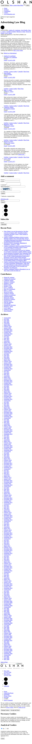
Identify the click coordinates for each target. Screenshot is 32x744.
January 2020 (7, 428)
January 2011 (7, 582)
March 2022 (7, 392)
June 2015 (6, 506)
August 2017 (7, 469)
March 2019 (7, 441)
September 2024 (8, 351)
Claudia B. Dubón (11, 31)
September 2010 (8, 588)
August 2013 (7, 538)
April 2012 (7, 560)
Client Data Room (8, 693)
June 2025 (6, 338)
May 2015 (6, 508)
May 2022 (6, 389)
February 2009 (8, 615)
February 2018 (8, 460)
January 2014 (7, 531)
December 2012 (8, 549)
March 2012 (7, 562)
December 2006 (8, 649)
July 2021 (6, 402)
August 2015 (7, 504)
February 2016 (8, 495)
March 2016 (7, 493)
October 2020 (7, 415)
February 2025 (8, 344)
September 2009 (8, 605)
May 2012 (6, 559)
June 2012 (6, 557)
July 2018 (6, 453)
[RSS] (6, 215)
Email (5, 60)
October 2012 (7, 551)
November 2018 (8, 447)
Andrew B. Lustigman (14, 30)
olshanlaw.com (4, 199)
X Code (3, 191)
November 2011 (8, 567)
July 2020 (6, 419)
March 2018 (7, 458)
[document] (16, 726)
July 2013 (6, 540)
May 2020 (6, 422)
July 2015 (6, 505)
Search (2, 200)
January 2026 (7, 328)
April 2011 (6, 578)
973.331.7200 (7, 675)
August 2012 (7, 554)
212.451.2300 (7, 672)
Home (5, 691)
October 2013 (7, 535)
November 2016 (8, 482)
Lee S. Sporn (8, 33)
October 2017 (7, 466)
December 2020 (8, 412)
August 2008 (7, 624)
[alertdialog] (16, 726)
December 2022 (8, 380)
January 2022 (7, 394)
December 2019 (8, 429)
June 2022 (6, 387)
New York (6, 671)
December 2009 (8, 601)
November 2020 (8, 413)
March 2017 (7, 476)
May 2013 (6, 543)
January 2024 (7, 363)
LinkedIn (20, 71)
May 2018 (6, 456)
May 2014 (6, 525)
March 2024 (7, 360)
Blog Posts (26, 71)
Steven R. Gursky (8, 141)
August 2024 (7, 352)
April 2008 (7, 630)
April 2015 (7, 509)
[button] (2, 28)
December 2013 (8, 533)
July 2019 (6, 435)
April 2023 (7, 376)
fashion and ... (21, 154)
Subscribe (3, 224)
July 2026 (6, 319)
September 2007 (8, 640)
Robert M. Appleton (9, 277)
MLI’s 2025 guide (18, 50)
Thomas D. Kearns (9, 293)
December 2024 (8, 347)
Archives (6, 9)
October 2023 (7, 367)
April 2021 (7, 406)
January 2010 (7, 599)
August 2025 (7, 335)
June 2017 (6, 472)
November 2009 (8, 602)
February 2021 (8, 409)
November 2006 (8, 650)
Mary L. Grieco (8, 90)
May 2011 (6, 576)
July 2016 (6, 488)
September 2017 (8, 467)
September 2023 (8, 368)
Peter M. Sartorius (8, 302)
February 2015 (8, 512)
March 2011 (7, 579)
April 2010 (7, 595)
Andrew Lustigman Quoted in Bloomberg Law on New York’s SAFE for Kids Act (17, 269)
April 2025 (7, 341)
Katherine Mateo (8, 296)
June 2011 (6, 575)
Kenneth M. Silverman (10, 305)
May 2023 (6, 374)
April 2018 (7, 457)
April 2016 (7, 492)
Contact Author (13, 71)
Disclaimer (6, 694)
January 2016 (7, 496)
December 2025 (8, 329)
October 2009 (7, 604)
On (3, 728)
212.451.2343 (11, 128)
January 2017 (7, 479)
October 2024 (7, 349)
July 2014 (6, 522)
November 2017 (8, 464)
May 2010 (6, 594)
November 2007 (8, 637)
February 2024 (8, 361)
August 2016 (7, 486)
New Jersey (7, 673)
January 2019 (7, 444)
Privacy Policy (7, 696)
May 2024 (6, 357)
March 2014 (7, 528)
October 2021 (7, 397)
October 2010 (7, 586)
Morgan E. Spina (20, 31)
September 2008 (8, 623)
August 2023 (7, 370)
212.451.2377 (11, 161)
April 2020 (7, 424)
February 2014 (8, 530)
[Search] (25, 5)
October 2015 (7, 501)
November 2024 (8, 348)
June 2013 (6, 541)
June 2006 (6, 658)
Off (8, 728)
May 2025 (6, 339)
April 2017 (7, 474)
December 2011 (8, 566)
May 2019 (6, 438)
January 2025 (7, 345)
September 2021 (8, 399)
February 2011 (7, 581)
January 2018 (7, 461)
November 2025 (8, 331)
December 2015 (8, 498)
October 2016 (7, 483)
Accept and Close (15, 710)
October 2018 (7, 448)
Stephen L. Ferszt (8, 283)
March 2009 (7, 614)
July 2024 (6, 354)
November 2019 (8, 431)
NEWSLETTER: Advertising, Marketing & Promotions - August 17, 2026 (15, 243)
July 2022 (6, 386)
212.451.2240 (11, 111)
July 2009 (6, 608)
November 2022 (8, 381)
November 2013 (8, 534)
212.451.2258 (11, 60)
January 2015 (7, 514)
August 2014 (7, 521)
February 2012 (8, 563)
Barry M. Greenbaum (9, 289)
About (5, 8)
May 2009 (6, 611)
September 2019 (8, 434)
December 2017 (8, 463)
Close (2, 738)
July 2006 (6, 656)
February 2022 (8, 393)
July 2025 (6, 336)
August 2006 (7, 655)
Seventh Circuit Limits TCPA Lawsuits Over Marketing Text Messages (15, 267)
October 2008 (7, 621)
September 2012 (8, 553)
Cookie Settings (5, 5)
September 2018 (8, 450)
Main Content (13, 5)
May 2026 (6, 322)
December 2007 (8, 636)
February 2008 (8, 633)
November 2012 (8, 550)
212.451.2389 (11, 94)
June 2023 (6, 373)
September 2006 (8, 653)
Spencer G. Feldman (9, 282)
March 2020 (7, 425)
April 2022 (7, 390)
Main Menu (20, 5)
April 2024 (7, 358)
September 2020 (8, 416)
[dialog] (16, 706)
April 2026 (7, 323)
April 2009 (7, 613)
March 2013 (7, 546)
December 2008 (8, 618)
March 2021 (7, 408)
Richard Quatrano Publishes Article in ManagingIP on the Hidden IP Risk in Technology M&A (17, 259)
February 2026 (8, 326)
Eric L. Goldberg (8, 287)
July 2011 (6, 573)
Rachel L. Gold (8, 286)
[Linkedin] (6, 680)
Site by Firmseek (8, 700)
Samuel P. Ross (8, 300)
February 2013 (8, 547)
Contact (6, 12)
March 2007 (7, 644)
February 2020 (8, 426)
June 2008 (6, 627)
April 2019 (7, 440)
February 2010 (8, 598)
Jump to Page (4, 662)
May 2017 (6, 473)
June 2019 (6, 437)
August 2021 (7, 400)
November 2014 (8, 517)
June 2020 (6, 421)
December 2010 (8, 583)
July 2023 (6, 371)
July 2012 (6, 556)
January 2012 (7, 565)
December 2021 (8, 396)
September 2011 (8, 570)
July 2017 (6, 470)
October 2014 (7, 518)
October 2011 (7, 569)
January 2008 (7, 634)
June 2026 (6, 320)
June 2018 (6, 454)
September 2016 (8, 485)
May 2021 (6, 405)
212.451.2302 (11, 77)
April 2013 (7, 544)
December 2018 (8, 445)
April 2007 (7, 643)
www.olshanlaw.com (9, 14)
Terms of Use (21, 707)
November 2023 (8, 365)
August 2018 (7, 451)
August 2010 (7, 589)
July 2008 (6, 626)
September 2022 (8, 384)
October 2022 (7, 383)
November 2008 (8, 620)
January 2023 (7, 379)
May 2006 (6, 659)
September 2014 (8, 519)
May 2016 (6, 490)
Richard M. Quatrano (9, 299)
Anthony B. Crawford (9, 279)
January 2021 (7, 410)
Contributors (7, 11)
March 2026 (7, 325)
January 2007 (7, 647)
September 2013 (8, 537)
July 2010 (6, 591)
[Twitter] (6, 211)
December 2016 (8, 480)
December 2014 (8, 515)
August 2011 (7, 572)
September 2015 (8, 502)
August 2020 (7, 418)
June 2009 (6, 610)
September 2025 (8, 333)
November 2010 (8, 585)
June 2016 (6, 489)
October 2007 (7, 639)
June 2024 (6, 355)
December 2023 (8, 364)
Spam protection (5, 186)
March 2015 (7, 511)
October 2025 (7, 332)
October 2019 (7, 432)
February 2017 (8, 477)
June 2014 (6, 524)
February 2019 (8, 442)
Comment (3, 185)
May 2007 (6, 642)
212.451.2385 (11, 146)
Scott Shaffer (24, 30)
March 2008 (7, 631)
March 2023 (7, 377)
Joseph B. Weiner (8, 309)
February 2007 (8, 646)
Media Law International (10, 53)
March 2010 (7, 597)
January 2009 (7, 617)
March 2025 (7, 342)
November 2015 (8, 499)
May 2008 (6, 629)
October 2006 (7, 652)
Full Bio (6, 71)
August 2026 (7, 317)
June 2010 (6, 592)
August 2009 (7, 607)
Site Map (6, 697)
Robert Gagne (7, 284)
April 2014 (7, 527)
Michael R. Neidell (9, 298)
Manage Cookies (5, 710)
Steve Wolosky (8, 311)
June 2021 (6, 403)
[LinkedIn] (6, 207)
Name (2, 179)
